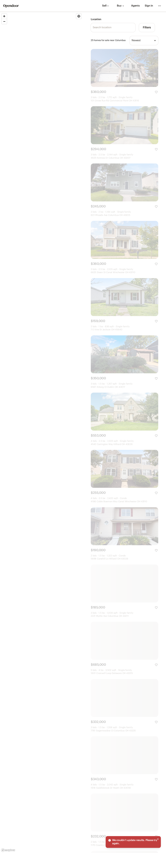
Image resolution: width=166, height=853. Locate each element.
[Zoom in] (4, 16)
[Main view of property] (124, 68)
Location (96, 19)
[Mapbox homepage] (8, 850)
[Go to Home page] (11, 6)
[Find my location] (78, 16)
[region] (41, 432)
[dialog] (133, 842)
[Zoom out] (4, 21)
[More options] (159, 6)
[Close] (158, 839)
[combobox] (144, 40)
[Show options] (155, 40)
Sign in (149, 6)
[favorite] (156, 92)
